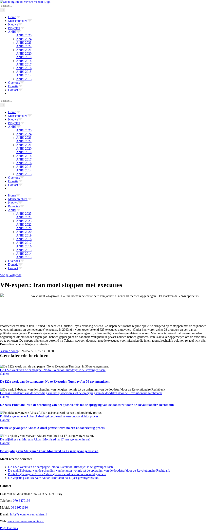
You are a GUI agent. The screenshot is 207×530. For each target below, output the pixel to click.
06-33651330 (19, 507)
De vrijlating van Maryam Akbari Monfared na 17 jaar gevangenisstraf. (45, 439)
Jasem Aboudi (9, 351)
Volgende (15, 275)
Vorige (4, 275)
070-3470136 (21, 500)
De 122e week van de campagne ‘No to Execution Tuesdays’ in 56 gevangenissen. (53, 370)
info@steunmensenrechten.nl (28, 514)
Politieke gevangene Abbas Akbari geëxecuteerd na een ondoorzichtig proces (49, 416)
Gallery (5, 373)
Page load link (9, 528)
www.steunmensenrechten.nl (25, 521)
